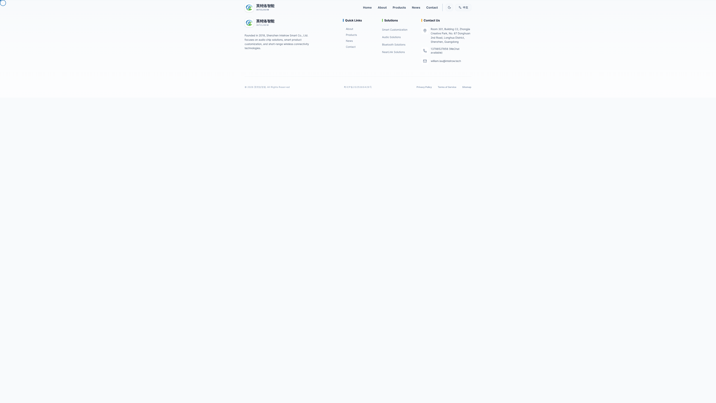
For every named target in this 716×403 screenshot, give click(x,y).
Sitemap (466, 87)
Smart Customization (394, 29)
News (349, 40)
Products (351, 34)
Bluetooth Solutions (393, 44)
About (349, 28)
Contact (351, 46)
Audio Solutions (391, 37)
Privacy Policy (424, 87)
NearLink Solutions (393, 52)
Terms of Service (447, 87)
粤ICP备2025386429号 (358, 87)
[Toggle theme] (449, 7)
